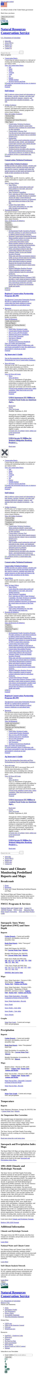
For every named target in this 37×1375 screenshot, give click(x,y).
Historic (17, 1111)
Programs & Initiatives (12, 210)
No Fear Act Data (10, 1341)
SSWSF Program (6, 910)
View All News (13, 378)
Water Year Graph (10, 1022)
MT (22, 967)
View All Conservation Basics (14, 65)
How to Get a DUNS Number (18, 333)
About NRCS (9, 43)
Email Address (9, 1355)
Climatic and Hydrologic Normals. (23, 1219)
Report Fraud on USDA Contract (15, 1346)
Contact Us (8, 48)
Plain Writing (9, 1344)
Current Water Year (8, 1111)
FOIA (6, 1308)
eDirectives (8, 1337)
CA (12, 967)
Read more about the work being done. (13, 1138)
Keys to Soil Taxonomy (16, 336)
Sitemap (7, 1348)
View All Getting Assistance (13, 114)
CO (16, 967)
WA (13, 969)
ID (19, 967)
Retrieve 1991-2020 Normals (10, 1222)
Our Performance (10, 1311)
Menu (3, 19)
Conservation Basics (11, 58)
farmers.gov (8, 45)
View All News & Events (13, 374)
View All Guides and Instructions (15, 343)
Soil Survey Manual (15, 338)
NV (25, 967)
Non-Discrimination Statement (14, 1317)
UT (9, 969)
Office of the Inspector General (14, 1325)
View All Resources (11, 319)
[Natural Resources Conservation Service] (18, 22)
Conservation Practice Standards (19, 331)
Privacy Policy (9, 1313)
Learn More (4, 1242)
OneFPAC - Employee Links (14, 1335)
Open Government (10, 1343)
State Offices (9, 176)
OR (6, 969)
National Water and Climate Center (12, 908)
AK (6, 967)
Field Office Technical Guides (18, 329)
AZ (9, 967)
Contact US (27, 908)
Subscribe (8, 41)
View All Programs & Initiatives (15, 221)
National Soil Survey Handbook (19, 334)
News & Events (10, 363)
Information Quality (11, 1309)
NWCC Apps (18, 910)
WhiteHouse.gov (10, 1329)
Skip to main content (7, 1)
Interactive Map (29, 910)
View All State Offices (12, 183)
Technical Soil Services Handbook (19, 341)
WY (16, 969)
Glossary (7, 1339)
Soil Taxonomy (13, 340)
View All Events (14, 409)
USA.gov (8, 1327)
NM (29, 967)
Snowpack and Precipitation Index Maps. (15, 1159)
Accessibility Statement (12, 1315)
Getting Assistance (10, 105)
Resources (8, 308)
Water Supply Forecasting (9, 911)
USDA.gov (8, 46)
